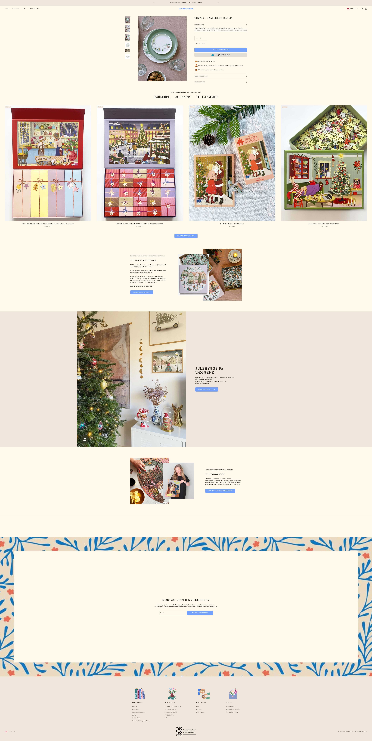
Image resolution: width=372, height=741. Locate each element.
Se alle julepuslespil (186, 236)
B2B (197, 706)
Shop (7, 8)
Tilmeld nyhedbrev (200, 613)
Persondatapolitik (171, 712)
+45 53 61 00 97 (231, 706)
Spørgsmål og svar (138, 712)
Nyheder (15, 8)
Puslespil (162, 97)
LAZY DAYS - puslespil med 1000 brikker (324, 224)
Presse (198, 709)
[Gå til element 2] (127, 28)
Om (24, 8)
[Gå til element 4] (127, 45)
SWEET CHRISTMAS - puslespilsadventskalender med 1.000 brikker (48, 224)
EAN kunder (200, 712)
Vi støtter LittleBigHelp (173, 706)
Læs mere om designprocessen (220, 490)
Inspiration (34, 8)
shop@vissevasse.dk (233, 709)
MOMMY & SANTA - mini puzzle (232, 224)
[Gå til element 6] (127, 56)
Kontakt (135, 706)
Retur (134, 715)
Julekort (183, 97)
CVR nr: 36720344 (232, 712)
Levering (135, 709)
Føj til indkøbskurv (220, 50)
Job (166, 718)
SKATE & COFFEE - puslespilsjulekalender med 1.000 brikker (140, 224)
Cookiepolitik (169, 715)
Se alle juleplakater (206, 389)
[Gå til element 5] (127, 50)
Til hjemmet (207, 97)
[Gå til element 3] (127, 37)
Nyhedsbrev (136, 718)
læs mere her (204, 2)
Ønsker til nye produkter (140, 721)
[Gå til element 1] (127, 19)
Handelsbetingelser (171, 709)
